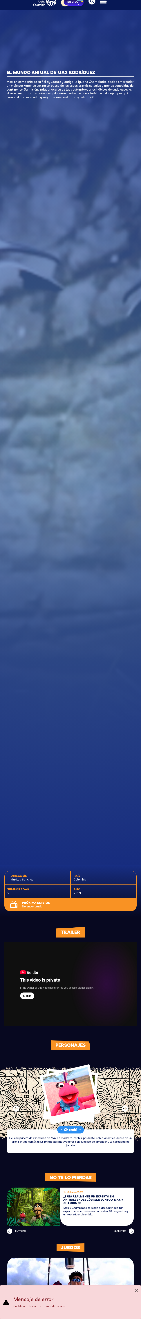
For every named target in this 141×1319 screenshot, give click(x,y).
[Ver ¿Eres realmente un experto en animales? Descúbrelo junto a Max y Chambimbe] (33, 1207)
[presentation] (16, 1108)
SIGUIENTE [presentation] (120, 1231)
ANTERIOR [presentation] (20, 1231)
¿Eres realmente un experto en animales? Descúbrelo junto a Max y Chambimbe (93, 1200)
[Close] (136, 1290)
